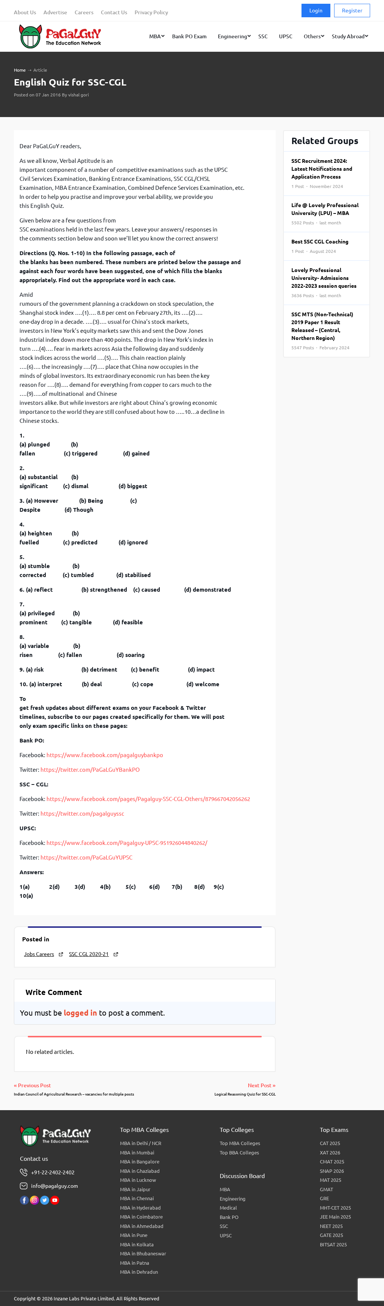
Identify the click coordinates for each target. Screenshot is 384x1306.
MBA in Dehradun (139, 1271)
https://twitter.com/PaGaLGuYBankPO (90, 769)
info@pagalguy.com (54, 1186)
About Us (25, 12)
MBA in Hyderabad (140, 1207)
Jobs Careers (39, 954)
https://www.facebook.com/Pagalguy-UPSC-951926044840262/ (126, 843)
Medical (228, 1207)
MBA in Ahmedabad (142, 1226)
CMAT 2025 (332, 1161)
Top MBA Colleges (240, 1143)
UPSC (226, 1235)
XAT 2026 (330, 1152)
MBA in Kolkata (137, 1244)
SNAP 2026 (332, 1171)
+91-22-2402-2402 (53, 1172)
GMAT (326, 1189)
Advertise (55, 12)
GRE (324, 1198)
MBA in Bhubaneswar (143, 1253)
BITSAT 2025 (333, 1244)
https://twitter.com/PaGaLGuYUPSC (86, 857)
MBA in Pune (133, 1235)
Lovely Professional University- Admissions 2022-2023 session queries (324, 282)
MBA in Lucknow (138, 1180)
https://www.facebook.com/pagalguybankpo (104, 755)
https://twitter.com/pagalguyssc (82, 813)
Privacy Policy (151, 12)
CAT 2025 (330, 1143)
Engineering (233, 1198)
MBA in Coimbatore (141, 1216)
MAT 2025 (330, 1180)
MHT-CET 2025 (335, 1207)
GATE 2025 (331, 1235)
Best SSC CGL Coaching (319, 246)
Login (315, 11)
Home (20, 70)
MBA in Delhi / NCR (140, 1143)
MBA (225, 1189)
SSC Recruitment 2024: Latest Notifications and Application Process (321, 173)
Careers (84, 12)
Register (352, 11)
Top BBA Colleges (239, 1152)
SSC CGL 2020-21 (89, 954)
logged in (80, 1012)
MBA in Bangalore (139, 1161)
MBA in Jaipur (135, 1189)
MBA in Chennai (137, 1198)
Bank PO (229, 1217)
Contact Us (114, 12)
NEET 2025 (331, 1226)
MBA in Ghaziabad (140, 1171)
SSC (224, 1226)
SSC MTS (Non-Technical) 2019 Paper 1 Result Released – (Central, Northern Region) (322, 330)
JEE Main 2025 (335, 1216)
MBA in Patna (134, 1262)
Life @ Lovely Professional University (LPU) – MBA (324, 213)
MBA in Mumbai (137, 1152)
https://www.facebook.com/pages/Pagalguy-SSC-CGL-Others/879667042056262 (148, 799)
